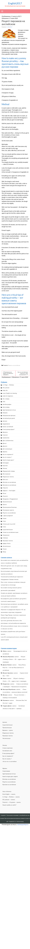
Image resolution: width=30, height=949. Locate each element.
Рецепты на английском (14, 365)
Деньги (4, 443)
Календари (6, 462)
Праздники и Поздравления (10, 499)
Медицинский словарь (9, 471)
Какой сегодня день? (8, 460)
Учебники (5, 538)
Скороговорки (6, 771)
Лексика (5, 468)
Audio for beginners (8, 396)
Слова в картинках (7, 748)
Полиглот (5, 496)
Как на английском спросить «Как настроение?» (23, 373)
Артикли (5, 421)
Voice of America (6, 791)
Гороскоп (5, 435)
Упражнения (6, 535)
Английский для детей (9, 418)
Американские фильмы (9, 415)
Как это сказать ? (7, 457)
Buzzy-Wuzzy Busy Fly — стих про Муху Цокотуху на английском (14, 667)
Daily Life (5, 390)
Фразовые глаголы (8, 540)
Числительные (7, 546)
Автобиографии (7, 404)
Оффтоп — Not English (9, 490)
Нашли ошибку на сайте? (9, 805)
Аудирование (6, 424)
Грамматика (6, 437)
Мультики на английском (9, 485)
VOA (4, 401)
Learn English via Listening (10, 393)
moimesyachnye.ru (22, 824)
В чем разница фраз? (8, 429)
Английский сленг (7, 750)
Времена (5, 432)
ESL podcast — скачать (8, 799)
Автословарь (6, 407)
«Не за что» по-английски (9, 761)
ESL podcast (6, 387)
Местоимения (6, 474)
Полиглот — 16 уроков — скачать (11, 802)
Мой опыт (5, 479)
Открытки (5, 487)
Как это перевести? (8, 454)
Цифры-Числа (6, 543)
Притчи (5, 504)
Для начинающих (7, 449)
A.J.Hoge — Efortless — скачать (11, 797)
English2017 (15, 3)
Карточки (5, 465)
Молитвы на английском (9, 482)
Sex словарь (6, 398)
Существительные (8, 529)
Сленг (4, 521)
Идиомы (5, 451)
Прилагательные (7, 501)
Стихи (4, 526)
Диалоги (5, 446)
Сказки (4, 518)
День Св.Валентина (8, 440)
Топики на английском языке (10, 532)
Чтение (5, 549)
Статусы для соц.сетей (9, 524)
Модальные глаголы (8, 476)
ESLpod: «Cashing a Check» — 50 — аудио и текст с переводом (14, 659)
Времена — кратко (7, 730)
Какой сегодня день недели (10, 776)
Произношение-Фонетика (10, 507)
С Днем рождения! (8, 515)
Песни (4, 493)
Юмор (4, 551)
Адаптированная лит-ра (9, 410)
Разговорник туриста (8, 510)
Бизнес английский (8, 426)
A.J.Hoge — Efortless (8, 385)
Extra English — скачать (8, 794)
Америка (5, 412)
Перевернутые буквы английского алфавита (8, 373)
